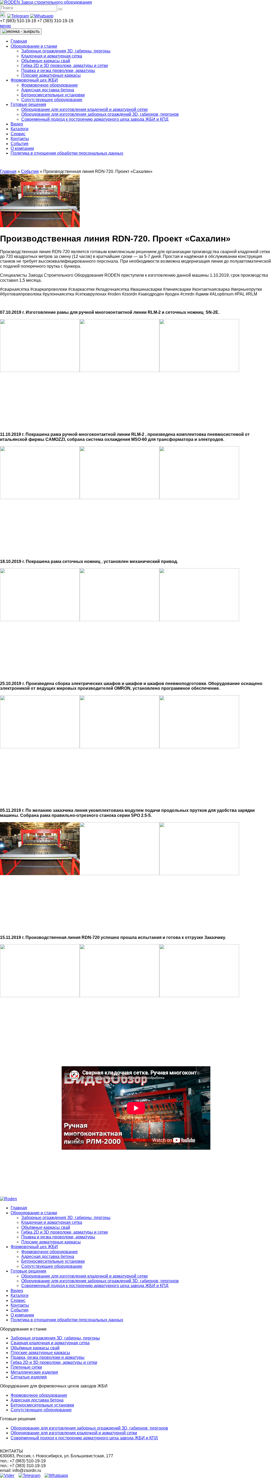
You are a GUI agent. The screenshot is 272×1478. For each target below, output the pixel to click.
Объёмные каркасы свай (45, 61)
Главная (19, 41)
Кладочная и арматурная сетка (51, 56)
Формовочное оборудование (49, 85)
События (19, 143)
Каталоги (19, 129)
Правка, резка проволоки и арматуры (47, 1357)
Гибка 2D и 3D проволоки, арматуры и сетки (64, 65)
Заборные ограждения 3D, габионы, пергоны (65, 51)
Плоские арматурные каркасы (51, 75)
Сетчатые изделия (29, 1377)
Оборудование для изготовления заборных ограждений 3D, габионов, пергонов (100, 114)
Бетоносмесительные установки (53, 95)
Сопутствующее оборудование (51, 99)
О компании (22, 148)
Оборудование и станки (34, 46)
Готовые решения (28, 104)
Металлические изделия (34, 1372)
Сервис (18, 134)
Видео (17, 124)
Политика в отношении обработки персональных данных (67, 153)
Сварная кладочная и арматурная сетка (50, 1343)
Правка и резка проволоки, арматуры (58, 70)
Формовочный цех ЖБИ (34, 80)
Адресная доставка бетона (47, 90)
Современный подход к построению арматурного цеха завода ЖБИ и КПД (94, 119)
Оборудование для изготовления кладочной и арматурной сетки (84, 109)
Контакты (20, 138)
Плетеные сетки (26, 1367)
